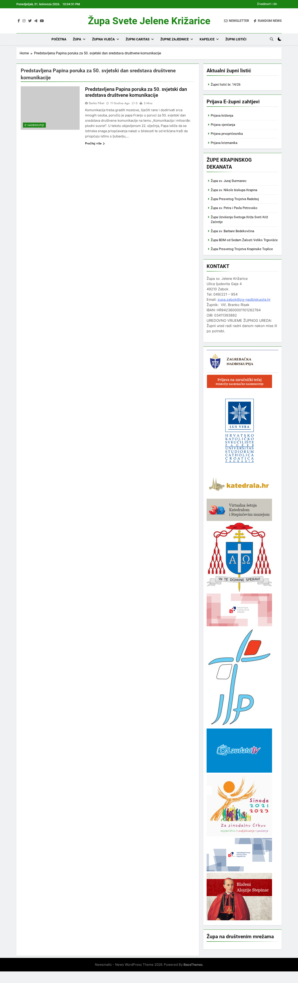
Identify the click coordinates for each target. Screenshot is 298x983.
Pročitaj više (93, 143)
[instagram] (24, 21)
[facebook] (18, 21)
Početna (58, 39)
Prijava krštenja (222, 116)
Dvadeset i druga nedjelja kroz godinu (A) (266, 4)
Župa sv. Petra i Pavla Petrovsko (234, 208)
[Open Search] (271, 39)
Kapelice (207, 39)
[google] (36, 21)
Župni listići (235, 39)
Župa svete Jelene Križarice (149, 21)
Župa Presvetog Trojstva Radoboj (235, 199)
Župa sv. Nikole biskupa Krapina (234, 190)
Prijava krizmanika (224, 143)
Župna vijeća (103, 39)
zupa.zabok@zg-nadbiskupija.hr (244, 299)
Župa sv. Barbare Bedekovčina (232, 231)
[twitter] (30, 21)
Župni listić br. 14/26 (225, 85)
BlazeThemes (192, 964)
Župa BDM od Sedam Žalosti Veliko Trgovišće (244, 240)
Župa (77, 39)
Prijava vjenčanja (223, 125)
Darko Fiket (96, 103)
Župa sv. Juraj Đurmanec (229, 181)
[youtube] (42, 21)
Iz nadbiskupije (34, 125)
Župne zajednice (174, 39)
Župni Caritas (137, 39)
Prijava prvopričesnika (227, 134)
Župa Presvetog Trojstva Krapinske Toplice (242, 249)
